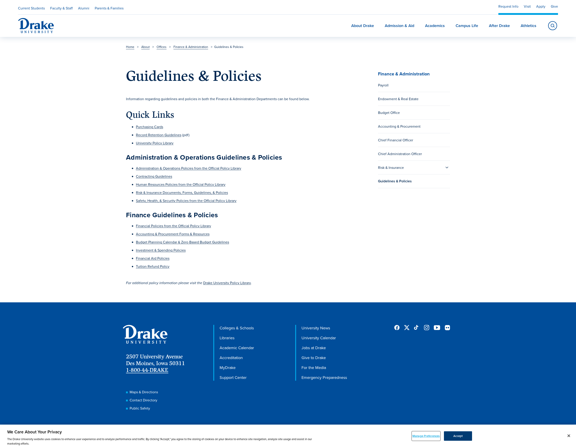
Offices (161, 47)
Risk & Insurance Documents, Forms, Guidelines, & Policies (182, 192)
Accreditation (231, 357)
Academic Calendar (237, 348)
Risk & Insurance (391, 167)
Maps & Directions (144, 391)
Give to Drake (314, 357)
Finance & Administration (190, 47)
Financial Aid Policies (152, 258)
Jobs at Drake (314, 348)
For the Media (314, 367)
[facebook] (397, 327)
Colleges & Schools (237, 328)
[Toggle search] (552, 25)
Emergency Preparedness (324, 377)
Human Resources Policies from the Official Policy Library (180, 184)
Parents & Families (109, 8)
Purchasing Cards (149, 126)
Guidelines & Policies (395, 181)
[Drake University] (36, 25)
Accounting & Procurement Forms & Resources (172, 233)
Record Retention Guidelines (158, 134)
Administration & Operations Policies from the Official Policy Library (188, 168)
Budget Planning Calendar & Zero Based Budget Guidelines (182, 242)
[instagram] (426, 327)
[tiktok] (416, 327)
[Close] (569, 436)
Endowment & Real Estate (398, 98)
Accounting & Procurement (399, 126)
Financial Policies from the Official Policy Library (173, 225)
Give (554, 6)
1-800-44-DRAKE (147, 370)
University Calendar (319, 338)
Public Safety (140, 408)
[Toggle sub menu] (447, 167)
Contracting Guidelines (154, 176)
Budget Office (389, 112)
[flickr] (447, 327)
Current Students (31, 8)
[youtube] (437, 328)
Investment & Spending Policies (161, 250)
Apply (540, 6)
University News (316, 328)
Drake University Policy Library (227, 282)
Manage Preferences (426, 436)
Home (130, 47)
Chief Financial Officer (395, 140)
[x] (407, 327)
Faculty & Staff (61, 8)
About (145, 47)
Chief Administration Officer (400, 153)
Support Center (233, 377)
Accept (458, 436)
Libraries (227, 338)
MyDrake (228, 367)
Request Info (508, 6)
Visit (527, 6)
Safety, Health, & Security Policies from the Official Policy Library (186, 200)
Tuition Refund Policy (152, 266)
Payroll (383, 85)
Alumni (83, 8)
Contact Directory (143, 400)
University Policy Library (154, 142)
